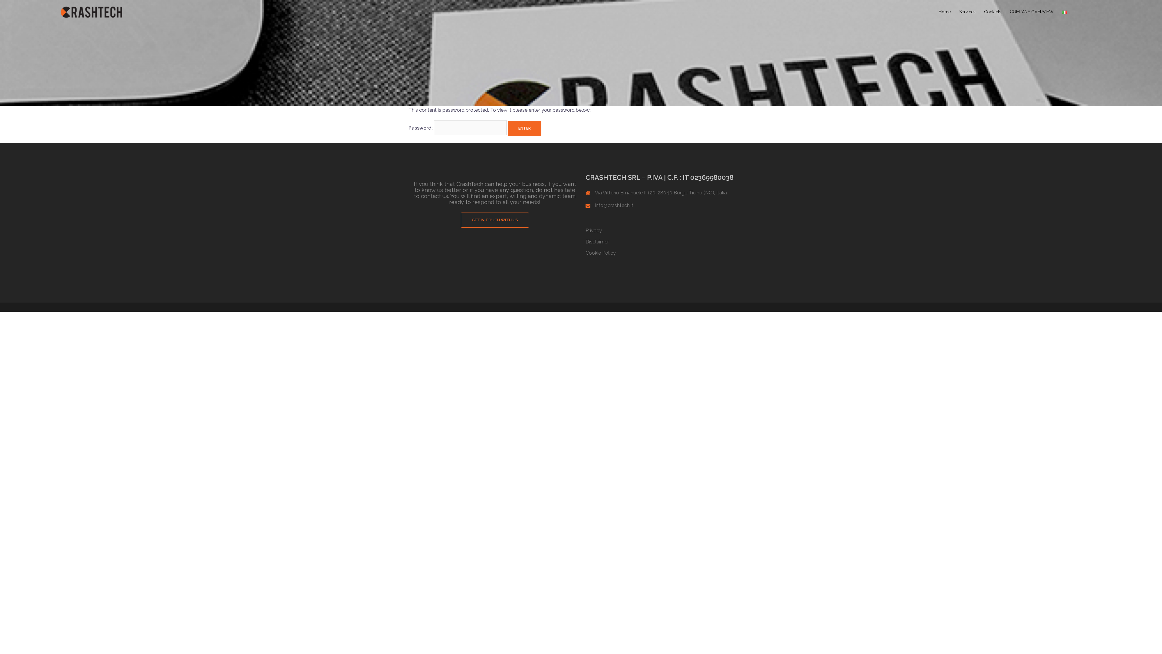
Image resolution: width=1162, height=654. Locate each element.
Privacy (594, 230)
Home (945, 11)
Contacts (992, 11)
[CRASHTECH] (91, 12)
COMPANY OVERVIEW (1032, 11)
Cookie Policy (601, 253)
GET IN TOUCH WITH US (495, 220)
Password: (421, 128)
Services (967, 11)
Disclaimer (597, 242)
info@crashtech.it (614, 205)
